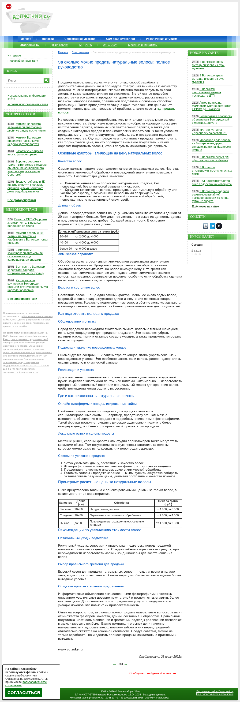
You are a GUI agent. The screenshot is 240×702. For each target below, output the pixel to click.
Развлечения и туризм (161, 39)
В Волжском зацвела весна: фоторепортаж (25, 153)
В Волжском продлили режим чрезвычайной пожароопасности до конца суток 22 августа (210, 196)
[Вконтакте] (205, 227)
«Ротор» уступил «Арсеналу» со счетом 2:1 (209, 131)
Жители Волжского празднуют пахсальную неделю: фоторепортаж (24, 141)
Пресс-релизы (80, 52)
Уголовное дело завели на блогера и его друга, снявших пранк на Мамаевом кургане (211, 145)
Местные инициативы (143, 45)
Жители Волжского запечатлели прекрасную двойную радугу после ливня (27, 127)
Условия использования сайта (28, 104)
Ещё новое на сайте (205, 206)
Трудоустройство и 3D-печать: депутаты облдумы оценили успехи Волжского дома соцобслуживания (27, 186)
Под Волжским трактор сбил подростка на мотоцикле (212, 182)
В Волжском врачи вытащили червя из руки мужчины (208, 65)
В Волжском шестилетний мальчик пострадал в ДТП (206, 92)
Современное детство (79, 39)
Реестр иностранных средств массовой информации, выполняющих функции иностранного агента (25, 342)
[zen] (219, 227)
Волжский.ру (125, 691)
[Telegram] (212, 227)
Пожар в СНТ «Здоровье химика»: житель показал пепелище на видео (27, 223)
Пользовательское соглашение (214, 694)
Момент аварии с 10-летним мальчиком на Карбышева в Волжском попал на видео (28, 237)
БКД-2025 (85, 45)
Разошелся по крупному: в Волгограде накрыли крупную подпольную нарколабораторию (28, 285)
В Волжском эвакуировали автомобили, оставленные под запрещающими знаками (25, 254)
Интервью (14, 55)
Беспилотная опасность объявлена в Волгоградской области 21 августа (212, 119)
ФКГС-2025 (110, 45)
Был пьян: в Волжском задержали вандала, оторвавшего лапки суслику (26, 270)
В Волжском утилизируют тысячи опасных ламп (212, 171)
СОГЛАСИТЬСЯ (24, 692)
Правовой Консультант (23, 61)
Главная (25, 39)
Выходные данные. (154, 694)
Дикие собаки (59, 45)
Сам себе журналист (120, 39)
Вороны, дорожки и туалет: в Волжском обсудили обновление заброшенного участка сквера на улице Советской (27, 168)
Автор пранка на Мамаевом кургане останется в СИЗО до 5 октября (211, 106)
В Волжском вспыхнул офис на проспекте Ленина (210, 158)
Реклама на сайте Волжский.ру (214, 691)
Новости (48, 39)
